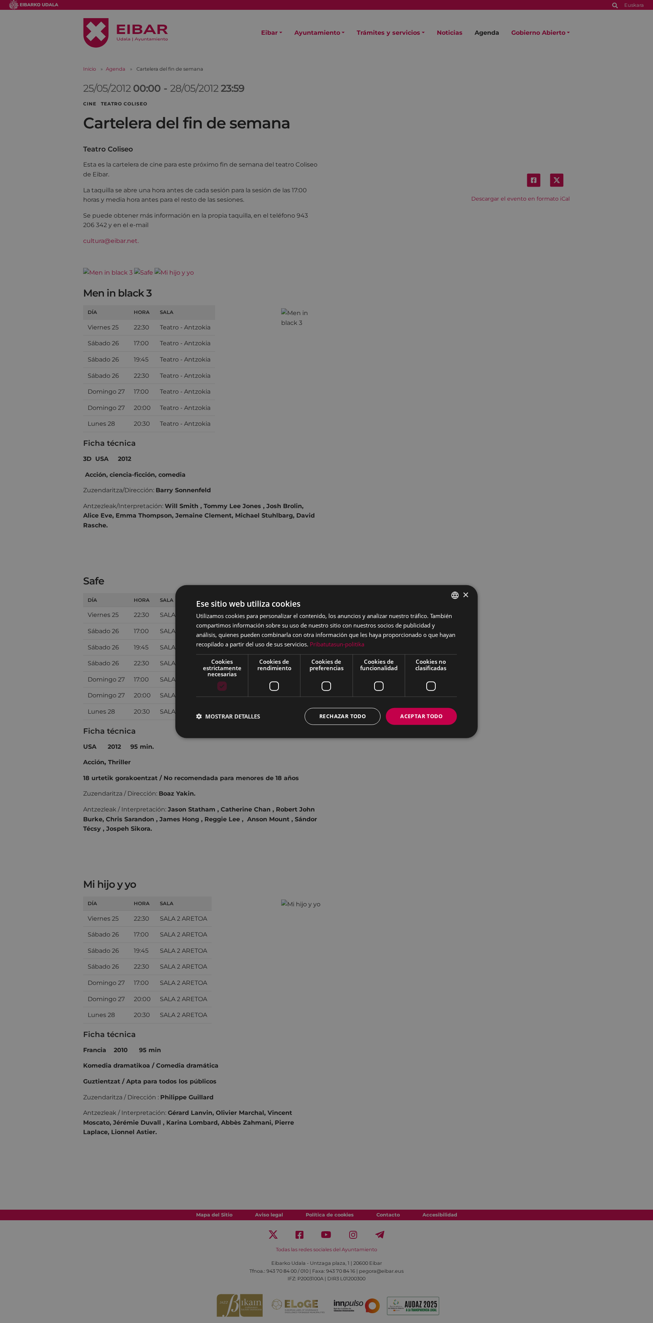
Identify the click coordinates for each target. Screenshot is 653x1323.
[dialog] (326, 661)
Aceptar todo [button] (421, 716)
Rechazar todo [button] (342, 716)
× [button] (465, 595)
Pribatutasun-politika (337, 644)
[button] (228, 716)
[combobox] (455, 595)
